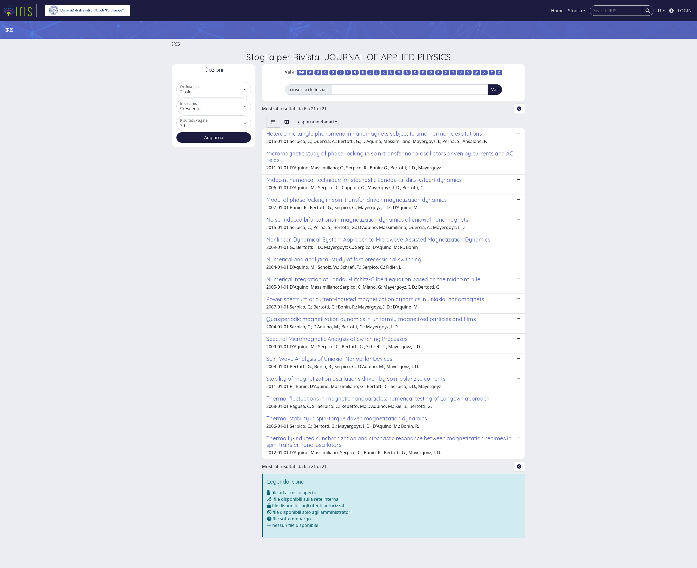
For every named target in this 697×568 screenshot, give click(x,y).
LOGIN (685, 11)
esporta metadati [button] (316, 122)
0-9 (301, 72)
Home (557, 11)
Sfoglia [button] (575, 11)
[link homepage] (19, 10)
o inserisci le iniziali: (308, 90)
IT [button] (660, 11)
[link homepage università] (87, 10)
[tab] (273, 121)
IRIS (176, 44)
